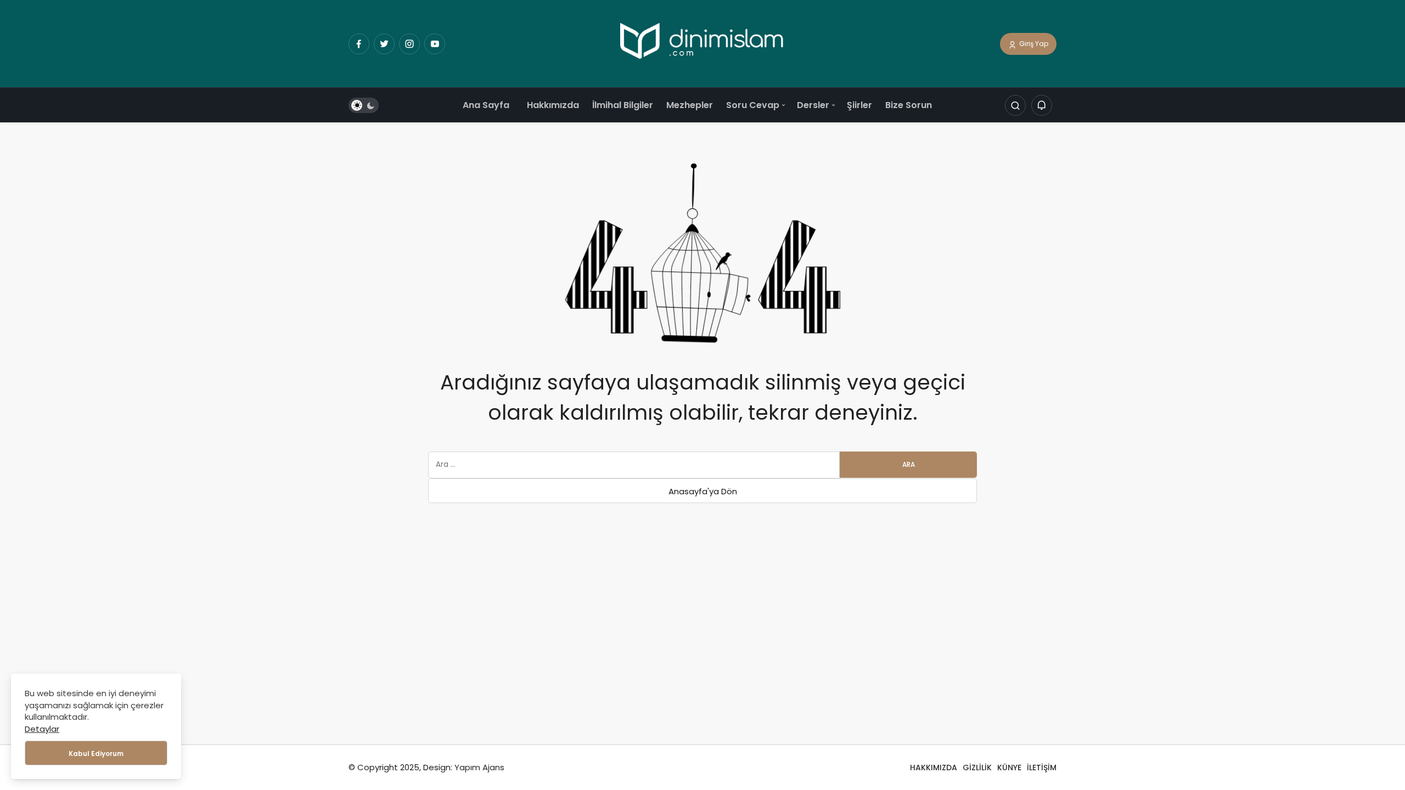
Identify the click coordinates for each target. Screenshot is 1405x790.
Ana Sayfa (486, 105)
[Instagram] (409, 43)
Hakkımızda (553, 105)
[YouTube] (434, 43)
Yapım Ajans (479, 767)
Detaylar (42, 729)
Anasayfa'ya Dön (702, 491)
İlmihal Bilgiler (622, 105)
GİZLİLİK (977, 767)
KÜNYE (1009, 767)
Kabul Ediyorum (96, 753)
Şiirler (859, 105)
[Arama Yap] (1015, 105)
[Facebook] (359, 43)
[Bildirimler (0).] (1041, 105)
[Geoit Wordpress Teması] (702, 43)
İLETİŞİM (1041, 767)
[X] (384, 43)
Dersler (813, 105)
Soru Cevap (752, 105)
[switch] (364, 106)
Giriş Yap (1033, 43)
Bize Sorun (908, 105)
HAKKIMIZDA (933, 767)
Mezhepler (689, 105)
